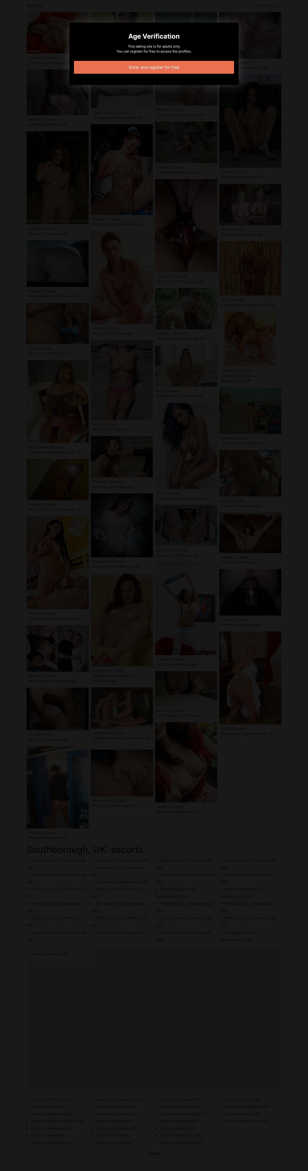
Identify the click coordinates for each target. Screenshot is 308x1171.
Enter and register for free (154, 67)
